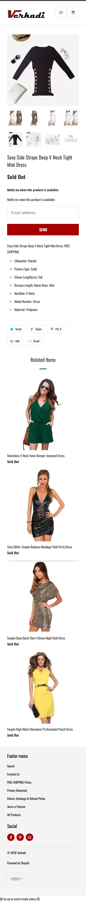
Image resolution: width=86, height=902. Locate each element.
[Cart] (73, 12)
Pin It (58, 329)
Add (17, 340)
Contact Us (13, 774)
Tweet (18, 329)
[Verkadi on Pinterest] (20, 837)
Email (36, 340)
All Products (14, 814)
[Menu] (61, 12)
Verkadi (22, 852)
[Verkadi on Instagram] (29, 837)
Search (11, 766)
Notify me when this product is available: (33, 189)
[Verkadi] (26, 15)
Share (38, 329)
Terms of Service (16, 806)
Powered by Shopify (18, 862)
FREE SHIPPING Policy (19, 782)
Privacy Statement (17, 790)
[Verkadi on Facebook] (11, 837)
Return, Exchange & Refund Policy (26, 798)
